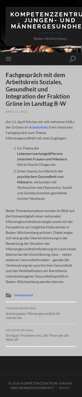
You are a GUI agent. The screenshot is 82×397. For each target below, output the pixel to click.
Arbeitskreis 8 (40, 127)
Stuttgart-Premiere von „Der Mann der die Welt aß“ (37, 335)
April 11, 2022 (17, 111)
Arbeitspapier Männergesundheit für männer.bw (33, 313)
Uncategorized (23, 295)
